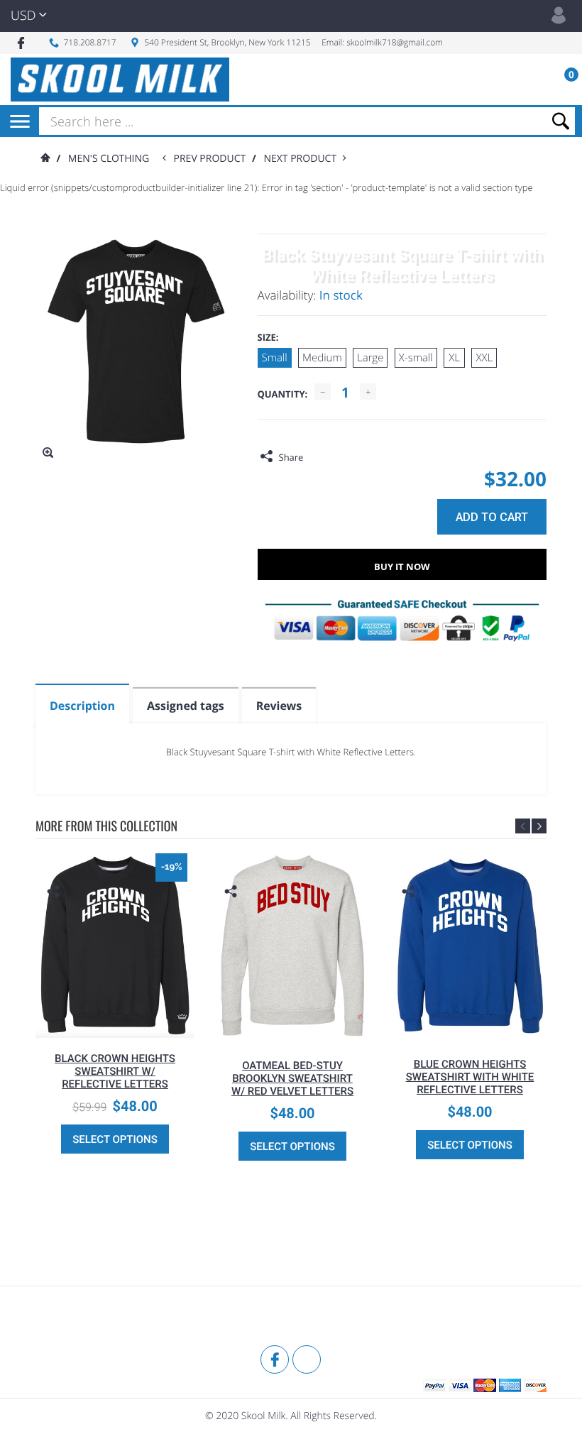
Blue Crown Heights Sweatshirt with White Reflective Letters (470, 1077)
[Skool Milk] (70, 1317)
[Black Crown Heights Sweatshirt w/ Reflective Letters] (114, 942)
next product (302, 158)
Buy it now (402, 566)
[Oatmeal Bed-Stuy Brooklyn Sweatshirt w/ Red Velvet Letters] (292, 945)
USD (23, 15)
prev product (213, 158)
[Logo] (120, 80)
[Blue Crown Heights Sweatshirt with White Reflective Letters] (469, 945)
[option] (115, 1007)
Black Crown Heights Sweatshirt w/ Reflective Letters (115, 1071)
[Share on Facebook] (317, 457)
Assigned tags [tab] (185, 705)
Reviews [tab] (279, 705)
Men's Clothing (108, 158)
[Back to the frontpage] (44, 158)
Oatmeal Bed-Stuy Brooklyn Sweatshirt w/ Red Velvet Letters (292, 1078)
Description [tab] (82, 705)
